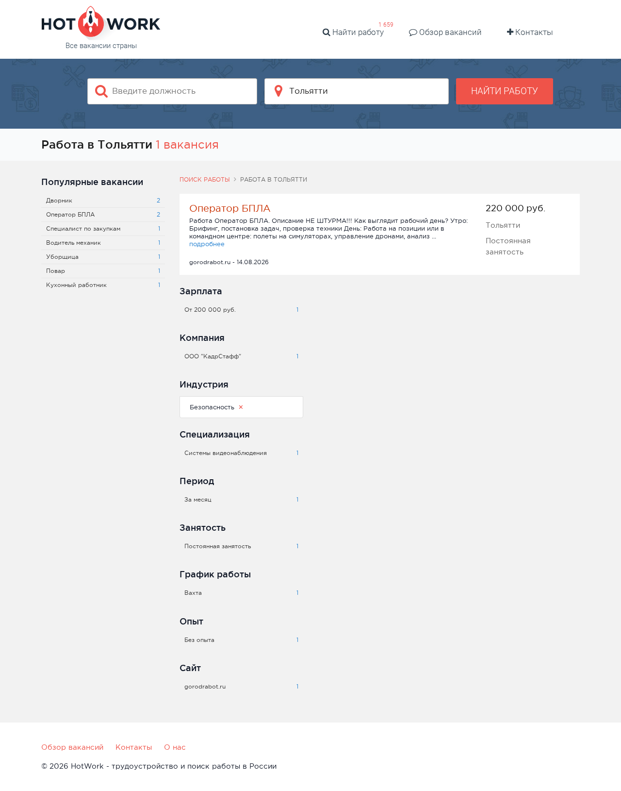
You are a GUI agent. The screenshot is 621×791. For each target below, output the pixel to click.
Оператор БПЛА (230, 208)
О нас (175, 747)
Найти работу (357, 32)
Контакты (533, 32)
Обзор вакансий (449, 32)
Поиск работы (205, 179)
